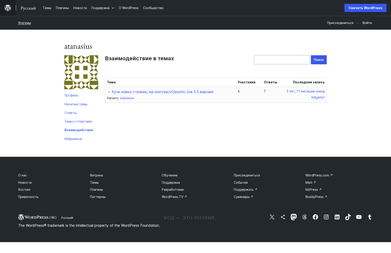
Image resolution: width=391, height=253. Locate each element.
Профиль (71, 95)
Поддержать (245, 189)
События (241, 182)
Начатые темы (75, 104)
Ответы (70, 113)
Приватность (28, 197)
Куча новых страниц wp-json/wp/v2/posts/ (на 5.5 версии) (163, 91)
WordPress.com (319, 175)
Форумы (24, 23)
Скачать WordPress (365, 8)
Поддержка (171, 182)
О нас (22, 175)
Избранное (73, 139)
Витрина (96, 175)
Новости (25, 182)
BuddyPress (316, 197)
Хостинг (24, 189)
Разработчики (173, 189)
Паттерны (97, 197)
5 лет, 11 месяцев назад (305, 91)
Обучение (170, 175)
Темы (94, 182)
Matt (310, 182)
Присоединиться (247, 175)
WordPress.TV (174, 197)
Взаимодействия (78, 130)
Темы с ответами (78, 121)
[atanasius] (81, 73)
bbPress (313, 189)
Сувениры (243, 197)
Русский (67, 217)
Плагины (96, 189)
